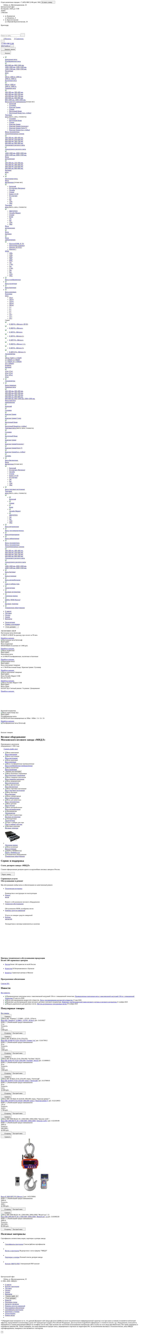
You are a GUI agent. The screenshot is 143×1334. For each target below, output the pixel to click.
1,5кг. (11, 264)
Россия (7, 964)
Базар (11, 217)
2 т (10, 309)
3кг (10, 198)
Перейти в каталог (8, 638)
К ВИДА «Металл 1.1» (17, 344)
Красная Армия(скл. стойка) (15, 452)
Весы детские (10, 805)
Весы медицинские (12, 783)
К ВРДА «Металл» (16, 332)
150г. (11, 255)
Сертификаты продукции (14, 1244)
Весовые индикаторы (12, 817)
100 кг (11, 299)
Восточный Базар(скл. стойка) (16, 426)
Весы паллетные (11, 769)
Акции (7, 617)
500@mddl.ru (5, 46)
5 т (10, 313)
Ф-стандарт (13, 196)
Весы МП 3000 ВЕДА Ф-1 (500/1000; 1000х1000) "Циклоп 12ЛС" (24, 1121)
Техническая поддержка (13, 888)
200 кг (11, 303)
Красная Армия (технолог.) (18, 126)
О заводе (8, 611)
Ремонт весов (7, 896)
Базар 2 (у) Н (13, 194)
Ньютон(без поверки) (17, 245)
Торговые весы (10, 428)
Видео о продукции (12, 1251)
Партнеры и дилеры (12, 1257)
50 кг (11, 298)
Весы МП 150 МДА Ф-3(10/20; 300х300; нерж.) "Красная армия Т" (25, 1101)
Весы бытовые (10, 794)
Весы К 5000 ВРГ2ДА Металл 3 (12, 1196)
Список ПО (5, 983)
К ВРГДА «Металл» (16, 340)
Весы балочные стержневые (15, 775)
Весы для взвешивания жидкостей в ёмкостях (56, 1000)
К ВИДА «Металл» (16, 328)
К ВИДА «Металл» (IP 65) (18, 324)
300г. (11, 259)
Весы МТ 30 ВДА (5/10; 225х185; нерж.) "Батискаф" (20, 1081)
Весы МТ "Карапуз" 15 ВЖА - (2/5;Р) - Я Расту (18, 1020)
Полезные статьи (11, 1302)
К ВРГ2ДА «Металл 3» (17, 352)
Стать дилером (10, 1298)
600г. (11, 260)
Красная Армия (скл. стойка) (19, 130)
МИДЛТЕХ (13, 211)
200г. (11, 257)
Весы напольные (11, 754)
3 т (10, 311)
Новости (8, 1300)
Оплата (7, 615)
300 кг (11, 305)
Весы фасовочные (11, 787)
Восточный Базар (15, 111)
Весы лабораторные (12, 798)
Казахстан (8, 968)
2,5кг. (11, 268)
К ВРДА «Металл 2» (16, 336)
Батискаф (12, 103)
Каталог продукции (12, 1286)
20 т (10, 318)
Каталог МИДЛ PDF (12, 1264)
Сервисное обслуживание (14, 904)
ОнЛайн (8, 456)
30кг (10, 203)
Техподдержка (10, 1313)
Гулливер (12, 105)
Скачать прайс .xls (12, 1296)
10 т (10, 314)
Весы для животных (12, 802)
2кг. (10, 266)
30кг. (11, 276)
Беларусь (8, 973)
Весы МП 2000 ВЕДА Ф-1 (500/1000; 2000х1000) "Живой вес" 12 (24, 1217)
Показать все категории (13, 771)
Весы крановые (10, 762)
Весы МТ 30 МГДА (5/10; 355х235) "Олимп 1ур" (18, 1040)
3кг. (10, 270)
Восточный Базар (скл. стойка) (20, 113)
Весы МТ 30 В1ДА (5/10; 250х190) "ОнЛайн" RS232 (20, 1060)
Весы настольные (11, 758)
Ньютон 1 (12, 249)
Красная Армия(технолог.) (14, 444)
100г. (11, 253)
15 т (10, 316)
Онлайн (12, 190)
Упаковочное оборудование (15, 856)
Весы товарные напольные (14, 779)
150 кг (11, 301)
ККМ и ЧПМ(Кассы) (12, 852)
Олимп (11, 109)
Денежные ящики (11, 845)
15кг (10, 201)
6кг (10, 199)
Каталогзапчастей (8, 918)
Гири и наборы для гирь (13, 824)
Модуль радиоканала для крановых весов (52, 1004)
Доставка (8, 613)
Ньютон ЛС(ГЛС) (15, 247)
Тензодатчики (10, 820)
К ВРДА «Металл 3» (16, 348)
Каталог (7, 53)
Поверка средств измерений (15, 910)
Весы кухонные (10, 849)
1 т (10, 307)
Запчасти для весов (12, 1304)
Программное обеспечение (14, 1308)
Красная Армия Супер (13, 418)
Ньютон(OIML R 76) (16, 244)
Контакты (8, 619)
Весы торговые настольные (15, 790)
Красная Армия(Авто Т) (13, 448)
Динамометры (10, 813)
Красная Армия (14, 107)
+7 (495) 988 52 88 (7, 43)
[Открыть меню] (2, 41)
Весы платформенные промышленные (19, 766)
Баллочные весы (11, 80)
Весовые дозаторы (11, 828)
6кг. (10, 272)
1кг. (10, 262)
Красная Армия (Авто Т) (18, 128)
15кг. (11, 274)
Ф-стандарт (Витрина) (17, 188)
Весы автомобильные (12, 809)
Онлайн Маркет (15, 213)
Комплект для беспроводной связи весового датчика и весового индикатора (89, 1002)
